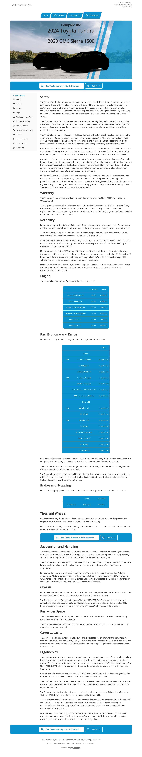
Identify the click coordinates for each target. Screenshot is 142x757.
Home (46, 15)
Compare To (75, 15)
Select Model (59, 15)
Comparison (20, 96)
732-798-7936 (127, 7)
